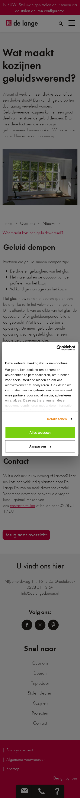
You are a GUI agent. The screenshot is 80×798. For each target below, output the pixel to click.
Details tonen (57, 419)
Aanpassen (37, 446)
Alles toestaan (40, 432)
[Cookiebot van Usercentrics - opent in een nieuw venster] (57, 348)
